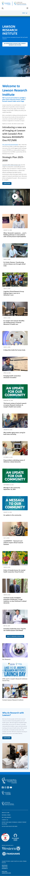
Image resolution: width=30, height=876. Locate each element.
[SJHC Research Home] (20, 4)
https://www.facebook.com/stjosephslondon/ (3, 787)
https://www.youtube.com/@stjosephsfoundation (11, 798)
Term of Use (4, 866)
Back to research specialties (15, 636)
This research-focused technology (10, 144)
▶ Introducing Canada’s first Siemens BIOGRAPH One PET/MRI (15, 44)
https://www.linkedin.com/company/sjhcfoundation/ (8, 798)
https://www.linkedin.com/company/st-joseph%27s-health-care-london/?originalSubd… (8, 787)
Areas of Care (5, 812)
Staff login (4, 871)
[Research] (15, 803)
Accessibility (5, 868)
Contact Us (5, 819)
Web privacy (4, 865)
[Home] (6, 4)
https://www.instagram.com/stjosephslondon (5, 787)
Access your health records (9, 826)
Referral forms (6, 815)
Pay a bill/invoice (6, 817)
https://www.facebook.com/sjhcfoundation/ (3, 798)
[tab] (27, 8)
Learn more (7, 183)
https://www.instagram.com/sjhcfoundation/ (5, 798)
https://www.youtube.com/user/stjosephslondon (11, 787)
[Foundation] (15, 793)
